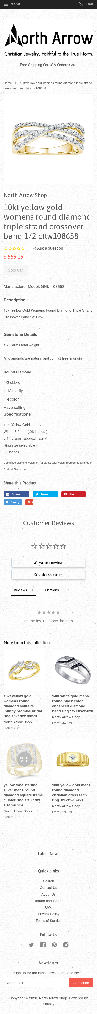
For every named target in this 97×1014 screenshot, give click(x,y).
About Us (48, 894)
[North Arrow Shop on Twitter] (31, 945)
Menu (15, 3)
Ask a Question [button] (50, 574)
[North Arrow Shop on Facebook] (43, 945)
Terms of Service (49, 920)
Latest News (48, 853)
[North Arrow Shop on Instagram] (66, 945)
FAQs (48, 907)
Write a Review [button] (51, 562)
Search (48, 880)
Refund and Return (49, 900)
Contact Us (48, 887)
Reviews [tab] (20, 590)
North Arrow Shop (53, 997)
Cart (89, 3)
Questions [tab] (51, 590)
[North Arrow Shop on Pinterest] (54, 945)
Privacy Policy (48, 913)
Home (8, 83)
